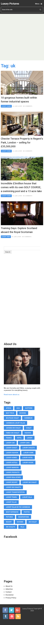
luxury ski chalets (13, 487)
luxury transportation (15, 492)
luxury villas (11, 502)
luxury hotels (11, 462)
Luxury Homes (6, 106)
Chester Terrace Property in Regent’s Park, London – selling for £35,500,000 (22, 142)
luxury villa (27, 497)
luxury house (28, 462)
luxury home (28, 452)
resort (9, 522)
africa (8, 408)
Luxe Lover (18, 106)
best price (10, 413)
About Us (9, 586)
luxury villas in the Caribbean (18, 507)
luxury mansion (12, 467)
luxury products (12, 472)
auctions (28, 408)
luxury (29, 438)
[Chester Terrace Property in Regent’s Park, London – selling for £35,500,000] (22, 124)
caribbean (28, 418)
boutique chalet (12, 418)
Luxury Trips (5, 236)
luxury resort (11, 482)
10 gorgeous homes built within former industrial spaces (19, 99)
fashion (28, 433)
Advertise (9, 589)
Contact (9, 592)
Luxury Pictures (10, 3)
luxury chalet (11, 448)
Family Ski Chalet (12, 433)
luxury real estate (13, 477)
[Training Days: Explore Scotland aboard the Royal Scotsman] (22, 213)
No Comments (27, 106)
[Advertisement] (22, 37)
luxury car (10, 443)
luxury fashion (12, 452)
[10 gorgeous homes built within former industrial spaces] (22, 83)
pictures (9, 517)
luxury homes (11, 457)
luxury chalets (29, 448)
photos (27, 512)
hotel (19, 438)
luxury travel (11, 497)
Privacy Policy (11, 598)
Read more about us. (12, 395)
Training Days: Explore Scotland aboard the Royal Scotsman (19, 230)
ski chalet (33, 522)
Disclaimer (10, 595)
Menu (37, 4)
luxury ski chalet (30, 482)
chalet (29, 428)
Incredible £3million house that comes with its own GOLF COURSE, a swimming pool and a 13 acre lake (21, 187)
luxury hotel (27, 457)
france (9, 438)
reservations (23, 517)
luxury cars (25, 443)
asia (18, 408)
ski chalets (10, 527)
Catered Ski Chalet (13, 428)
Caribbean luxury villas (15, 423)
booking (22, 413)
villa (22, 527)
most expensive (12, 512)
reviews (20, 522)
